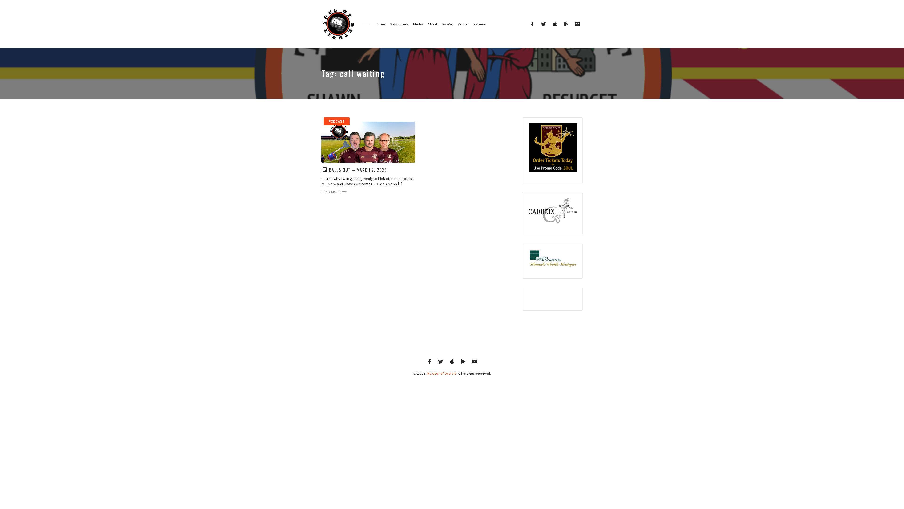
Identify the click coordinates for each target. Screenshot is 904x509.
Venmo (463, 24)
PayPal (447, 24)
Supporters (399, 24)
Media (418, 24)
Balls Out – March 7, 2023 (358, 170)
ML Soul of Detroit (441, 373)
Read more (331, 191)
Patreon (479, 24)
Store (380, 24)
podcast (337, 121)
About (432, 24)
